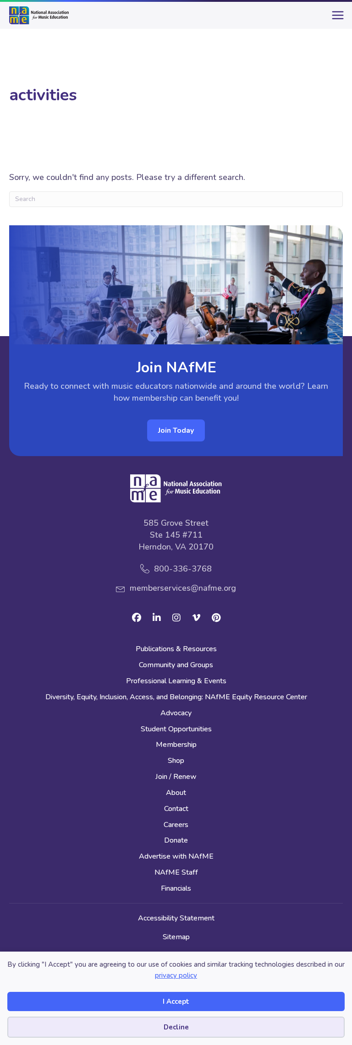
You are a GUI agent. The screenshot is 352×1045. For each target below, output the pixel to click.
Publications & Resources (176, 649)
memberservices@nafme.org (183, 587)
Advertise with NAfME (176, 857)
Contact (176, 809)
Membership (176, 745)
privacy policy (176, 975)
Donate (176, 841)
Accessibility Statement (176, 918)
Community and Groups (176, 665)
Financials (176, 889)
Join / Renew (176, 777)
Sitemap (176, 937)
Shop (176, 761)
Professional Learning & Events (176, 681)
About (176, 793)
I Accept (176, 1001)
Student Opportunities (176, 729)
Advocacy (176, 713)
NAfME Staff (176, 873)
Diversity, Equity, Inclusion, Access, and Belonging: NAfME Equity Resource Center (176, 697)
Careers (176, 825)
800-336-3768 (183, 568)
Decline (176, 1027)
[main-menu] (336, 19)
